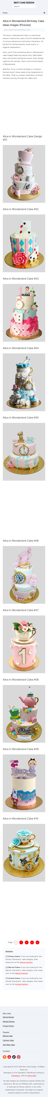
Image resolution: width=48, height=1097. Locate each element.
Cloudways (15, 1076)
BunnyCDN (32, 1076)
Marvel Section (21, 973)
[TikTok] (14, 1058)
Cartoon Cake (8, 1040)
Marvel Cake (8, 1036)
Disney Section (26, 962)
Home (6, 30)
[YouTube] (9, 1058)
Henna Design (8, 1017)
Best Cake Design (24, 3)
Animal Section (21, 984)
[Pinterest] (18, 1058)
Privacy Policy (8, 1026)
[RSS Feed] (4, 1058)
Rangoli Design (9, 1021)
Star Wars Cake (9, 1045)
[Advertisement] (24, 107)
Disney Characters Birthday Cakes (19, 30)
